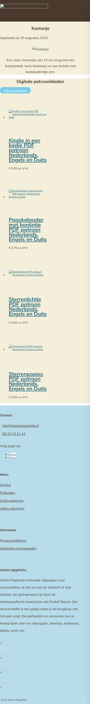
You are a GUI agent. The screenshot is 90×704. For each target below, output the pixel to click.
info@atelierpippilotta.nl (20, 426)
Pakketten (7, 493)
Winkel (5, 485)
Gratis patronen (12, 501)
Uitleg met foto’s (12, 508)
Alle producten (15, 90)
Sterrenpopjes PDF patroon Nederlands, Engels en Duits (28, 381)
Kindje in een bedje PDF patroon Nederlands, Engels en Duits (28, 150)
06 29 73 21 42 (13, 434)
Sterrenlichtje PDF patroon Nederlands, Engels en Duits (28, 306)
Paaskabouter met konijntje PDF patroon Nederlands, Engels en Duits (28, 229)
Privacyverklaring (13, 540)
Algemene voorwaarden (18, 548)
